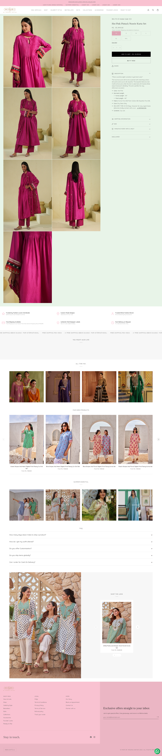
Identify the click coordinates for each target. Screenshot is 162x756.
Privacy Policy (39, 705)
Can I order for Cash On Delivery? (22, 562)
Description (118, 73)
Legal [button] (37, 696)
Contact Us (69, 705)
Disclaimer (116, 137)
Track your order (40, 714)
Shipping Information (122, 119)
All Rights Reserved (151, 749)
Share (116, 66)
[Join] (157, 716)
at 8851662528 (141, 108)
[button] (46, 10)
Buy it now (131, 60)
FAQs (36, 699)
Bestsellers (6, 708)
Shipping (123, 30)
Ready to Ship (7, 724)
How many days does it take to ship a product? (27, 535)
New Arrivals (7, 699)
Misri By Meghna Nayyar (130, 749)
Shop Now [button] (7, 696)
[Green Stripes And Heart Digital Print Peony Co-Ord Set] (26, 439)
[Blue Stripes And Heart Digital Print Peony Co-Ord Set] (63, 439)
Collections (6, 714)
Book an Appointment (73, 702)
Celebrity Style (7, 705)
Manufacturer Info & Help (124, 128)
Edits (4, 711)
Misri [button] (67, 696)
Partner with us (70, 708)
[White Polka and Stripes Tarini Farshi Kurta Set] (116, 622)
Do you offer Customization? (20, 548)
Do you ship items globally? (20, 555)
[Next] (158, 439)
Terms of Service (40, 708)
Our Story (69, 699)
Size (115, 124)
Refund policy (39, 711)
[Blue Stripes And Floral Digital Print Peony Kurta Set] (99, 439)
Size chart (114, 42)
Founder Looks (8, 721)
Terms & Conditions (41, 702)
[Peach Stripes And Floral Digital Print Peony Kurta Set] (135, 439)
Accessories (7, 717)
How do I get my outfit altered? (21, 542)
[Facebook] (91, 737)
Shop (5, 702)
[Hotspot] (31, 620)
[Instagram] (94, 737)
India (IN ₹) (9, 749)
